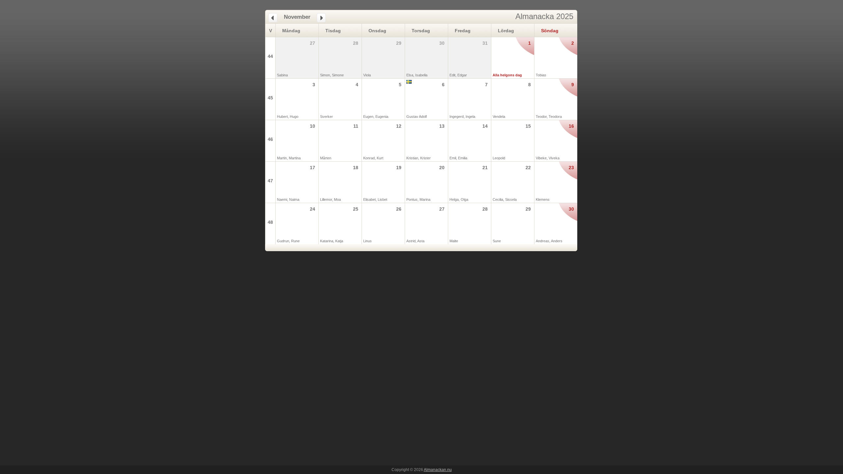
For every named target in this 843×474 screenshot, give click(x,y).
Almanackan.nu (438, 469)
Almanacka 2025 (544, 16)
